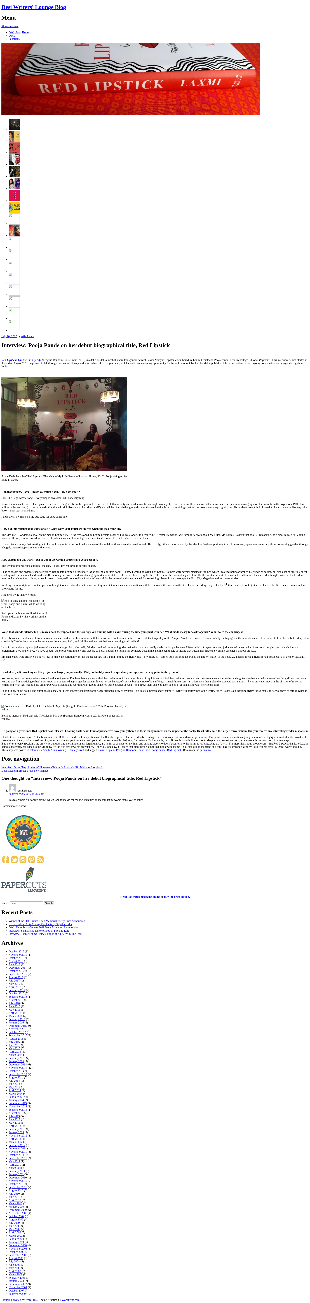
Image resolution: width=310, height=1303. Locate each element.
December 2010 (18, 1177)
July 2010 (14, 1193)
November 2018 (18, 954)
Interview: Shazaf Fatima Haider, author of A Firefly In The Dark (45, 933)
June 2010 (14, 1196)
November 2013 (18, 1106)
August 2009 (16, 1219)
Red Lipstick (174, 750)
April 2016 (15, 1012)
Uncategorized (75, 750)
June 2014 (14, 1083)
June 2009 (14, 1225)
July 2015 (14, 1041)
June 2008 (14, 1264)
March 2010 (15, 1203)
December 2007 (18, 1284)
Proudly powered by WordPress (19, 1299)
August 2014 (16, 1077)
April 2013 (15, 1125)
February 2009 (17, 1238)
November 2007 (18, 1287)
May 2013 (14, 1122)
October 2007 (16, 1290)
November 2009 (18, 1213)
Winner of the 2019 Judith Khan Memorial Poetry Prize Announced (47, 920)
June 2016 (14, 1006)
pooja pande (159, 750)
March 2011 (15, 1167)
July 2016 (14, 1003)
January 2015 (16, 1061)
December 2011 (18, 1148)
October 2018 (16, 957)
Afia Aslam (27, 336)
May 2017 (14, 983)
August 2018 (16, 961)
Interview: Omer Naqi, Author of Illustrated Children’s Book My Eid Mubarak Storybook (52, 767)
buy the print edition (176, 896)
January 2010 (16, 1206)
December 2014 (18, 1064)
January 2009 (16, 1242)
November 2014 (18, 1067)
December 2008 (18, 1245)
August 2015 (16, 1038)
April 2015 (15, 1051)
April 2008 (15, 1271)
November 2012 (18, 1135)
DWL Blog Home (19, 32)
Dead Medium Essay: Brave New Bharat (24, 770)
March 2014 (15, 1093)
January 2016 (16, 1022)
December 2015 (18, 1025)
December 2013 (18, 1103)
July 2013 (14, 1116)
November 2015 (18, 1028)
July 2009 (14, 1222)
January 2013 (16, 1132)
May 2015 (14, 1048)
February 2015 (17, 1058)
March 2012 (15, 1142)
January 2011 (16, 1174)
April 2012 (15, 1138)
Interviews (36, 750)
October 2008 (16, 1251)
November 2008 (18, 1248)
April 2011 (15, 1164)
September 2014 (18, 1074)
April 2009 (15, 1232)
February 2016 (17, 1019)
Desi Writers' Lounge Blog (33, 7)
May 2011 (14, 1161)
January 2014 (16, 1100)
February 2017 (17, 990)
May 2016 (14, 1009)
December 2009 (18, 1209)
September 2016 (18, 996)
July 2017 (14, 980)
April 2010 (15, 1200)
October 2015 (16, 1032)
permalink (205, 750)
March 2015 (15, 1054)
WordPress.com (70, 1299)
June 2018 (14, 964)
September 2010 (18, 1187)
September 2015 (18, 1035)
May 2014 (14, 1087)
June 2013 (14, 1119)
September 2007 (18, 1293)
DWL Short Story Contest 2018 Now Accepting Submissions (43, 927)
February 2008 (17, 1277)
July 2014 (14, 1080)
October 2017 (16, 970)
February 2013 (17, 1129)
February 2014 (17, 1096)
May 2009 (14, 1229)
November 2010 (18, 1180)
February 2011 (17, 1171)
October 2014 (16, 1070)
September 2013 (18, 1109)
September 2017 (18, 974)
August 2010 (16, 1190)
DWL (12, 35)
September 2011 (18, 1158)
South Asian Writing (54, 750)
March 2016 (15, 1016)
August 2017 (16, 977)
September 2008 (18, 1255)
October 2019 (16, 951)
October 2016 (16, 993)
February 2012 (17, 1145)
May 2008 (14, 1267)
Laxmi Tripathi (106, 750)
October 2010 (16, 1183)
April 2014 (15, 1090)
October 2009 (16, 1216)
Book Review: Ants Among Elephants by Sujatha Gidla (40, 924)
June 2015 (14, 1045)
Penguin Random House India (133, 750)
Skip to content (9, 26)
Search (5, 903)
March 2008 (15, 1274)
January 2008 (16, 1280)
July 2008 (14, 1261)
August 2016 (16, 999)
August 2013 (16, 1112)
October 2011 (16, 1154)
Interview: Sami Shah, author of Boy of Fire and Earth (39, 930)
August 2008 (16, 1258)
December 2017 (18, 967)
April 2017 (15, 987)
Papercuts (14, 38)
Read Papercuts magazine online (140, 896)
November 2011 (18, 1151)
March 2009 (15, 1235)
